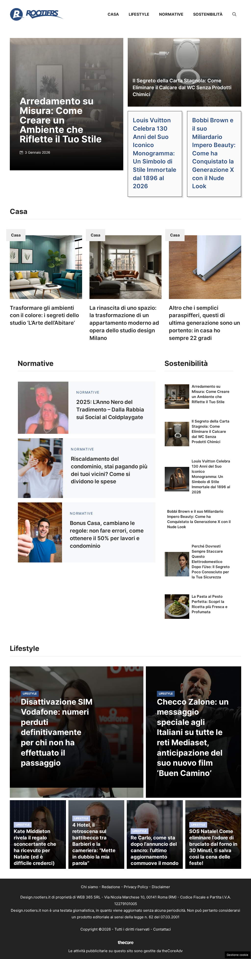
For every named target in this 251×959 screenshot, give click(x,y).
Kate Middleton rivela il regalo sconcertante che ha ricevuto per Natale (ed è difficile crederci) (35, 847)
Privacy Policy (136, 886)
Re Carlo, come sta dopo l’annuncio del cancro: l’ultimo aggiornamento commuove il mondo (154, 850)
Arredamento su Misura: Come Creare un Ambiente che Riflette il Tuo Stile (61, 119)
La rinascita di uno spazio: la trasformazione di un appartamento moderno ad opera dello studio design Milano (124, 323)
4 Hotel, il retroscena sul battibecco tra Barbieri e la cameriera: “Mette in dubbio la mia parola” (93, 844)
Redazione (111, 886)
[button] (234, 14)
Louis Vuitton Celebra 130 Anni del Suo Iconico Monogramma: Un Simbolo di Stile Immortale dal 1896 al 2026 (154, 153)
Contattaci (162, 929)
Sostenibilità (208, 14)
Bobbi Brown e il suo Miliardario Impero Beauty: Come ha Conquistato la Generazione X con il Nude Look (214, 153)
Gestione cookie (237, 955)
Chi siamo (89, 886)
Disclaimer (161, 886)
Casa (113, 14)
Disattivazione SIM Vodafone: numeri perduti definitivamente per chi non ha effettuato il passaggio (56, 732)
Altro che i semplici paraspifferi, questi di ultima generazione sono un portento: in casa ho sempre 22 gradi (204, 323)
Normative (171, 14)
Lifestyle (139, 14)
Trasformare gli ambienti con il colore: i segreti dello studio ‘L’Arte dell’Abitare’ (44, 315)
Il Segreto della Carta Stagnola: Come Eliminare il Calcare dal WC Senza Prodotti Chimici (182, 87)
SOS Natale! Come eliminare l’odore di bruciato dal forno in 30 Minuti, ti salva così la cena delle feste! (213, 847)
